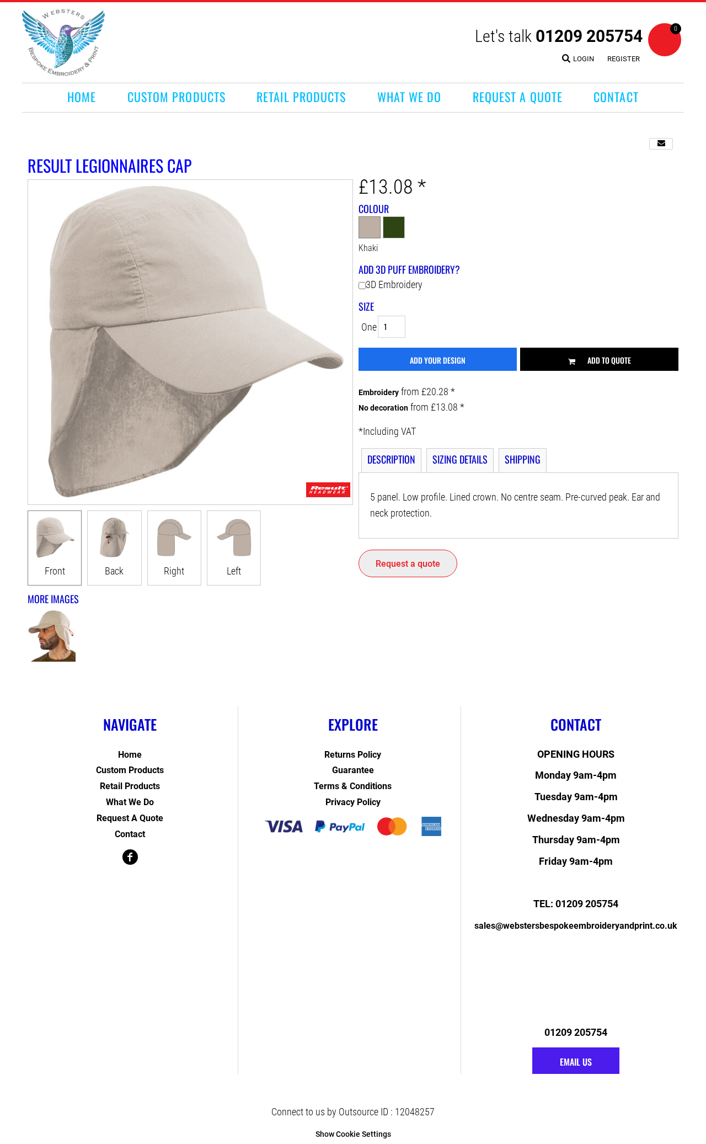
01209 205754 (589, 36)
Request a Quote (130, 818)
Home (130, 754)
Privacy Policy (353, 802)
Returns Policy (352, 754)
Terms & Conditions (353, 786)
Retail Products (130, 786)
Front (55, 571)
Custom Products (130, 770)
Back (114, 571)
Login (583, 59)
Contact (130, 834)
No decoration (383, 407)
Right (174, 571)
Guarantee (353, 770)
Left (234, 571)
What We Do (130, 802)
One (369, 327)
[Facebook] (130, 857)
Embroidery (379, 392)
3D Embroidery (394, 284)
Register (623, 59)
